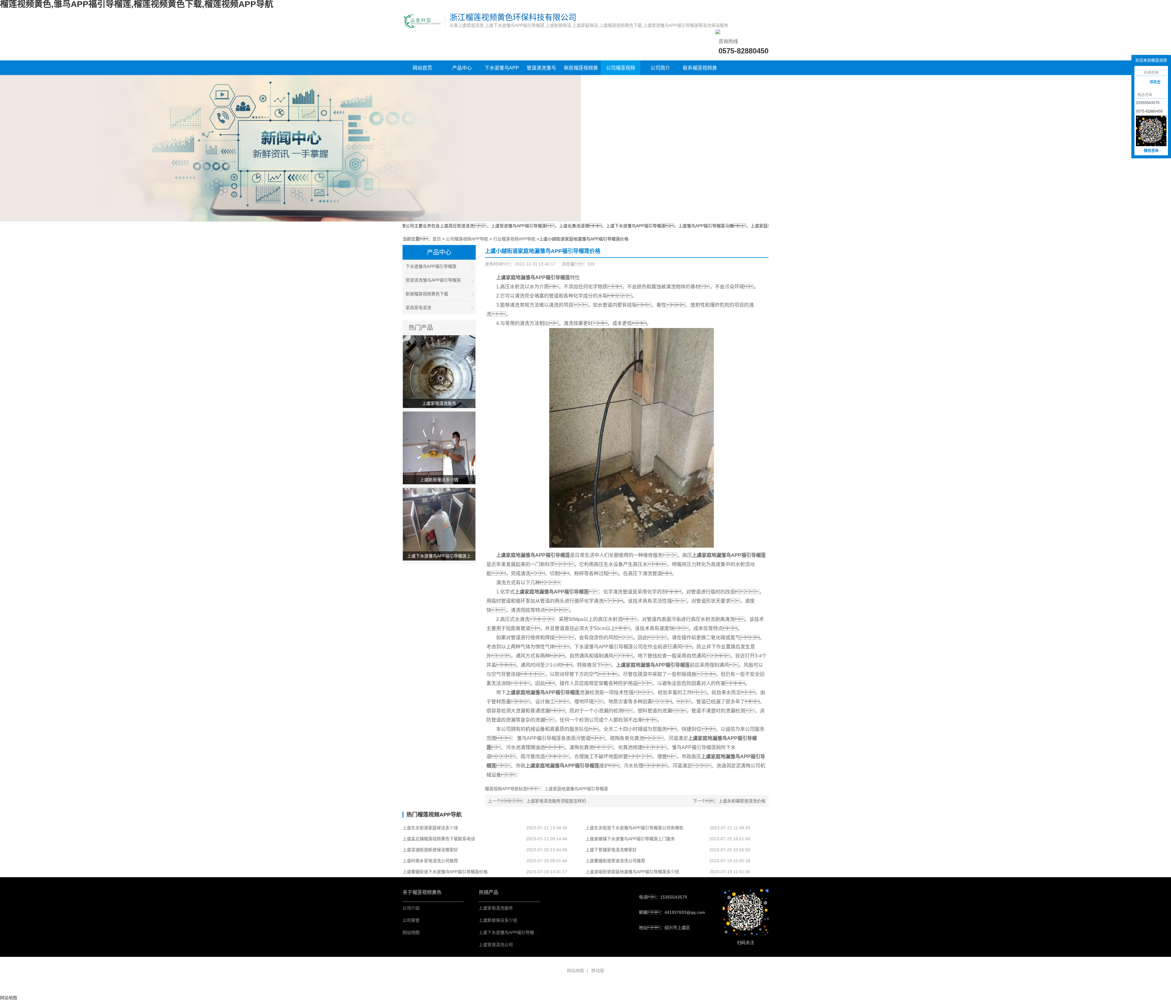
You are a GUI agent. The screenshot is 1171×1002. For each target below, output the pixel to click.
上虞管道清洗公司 (496, 944)
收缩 (1127, 83)
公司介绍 (411, 908)
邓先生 (1155, 82)
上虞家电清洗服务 (496, 908)
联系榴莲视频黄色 (700, 70)
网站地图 (411, 932)
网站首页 (422, 67)
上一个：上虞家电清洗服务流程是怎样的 (537, 800)
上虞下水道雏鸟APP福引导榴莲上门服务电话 (521, 932)
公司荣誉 (411, 920)
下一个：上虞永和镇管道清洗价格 (729, 800)
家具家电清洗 (418, 307)
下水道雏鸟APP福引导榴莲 (502, 70)
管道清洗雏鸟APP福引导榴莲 (541, 70)
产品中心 (462, 67)
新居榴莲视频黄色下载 (581, 70)
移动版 (597, 970)
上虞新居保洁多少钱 (498, 920)
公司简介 (660, 67)
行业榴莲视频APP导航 (514, 238)
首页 (436, 238)
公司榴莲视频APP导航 (620, 70)
